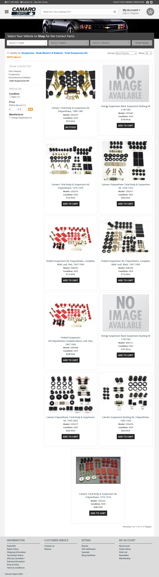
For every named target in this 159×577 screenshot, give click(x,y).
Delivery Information (16, 561)
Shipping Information (16, 552)
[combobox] (27, 43)
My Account (124, 546)
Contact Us (27, 2)
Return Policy (12, 549)
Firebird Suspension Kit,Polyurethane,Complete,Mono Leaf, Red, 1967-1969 (70, 341)
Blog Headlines (88, 555)
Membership (124, 558)
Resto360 (11, 546)
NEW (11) (15, 97)
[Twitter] (151, 2)
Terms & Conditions (16, 568)
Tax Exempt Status (15, 555)
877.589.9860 (13, 2)
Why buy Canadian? (16, 558)
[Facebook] (147, 2)
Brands (85, 546)
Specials (85, 552)
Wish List (123, 552)
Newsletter (124, 555)
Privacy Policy (13, 564)
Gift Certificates (88, 549)
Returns (47, 549)
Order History (125, 549)
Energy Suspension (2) (21, 118)
